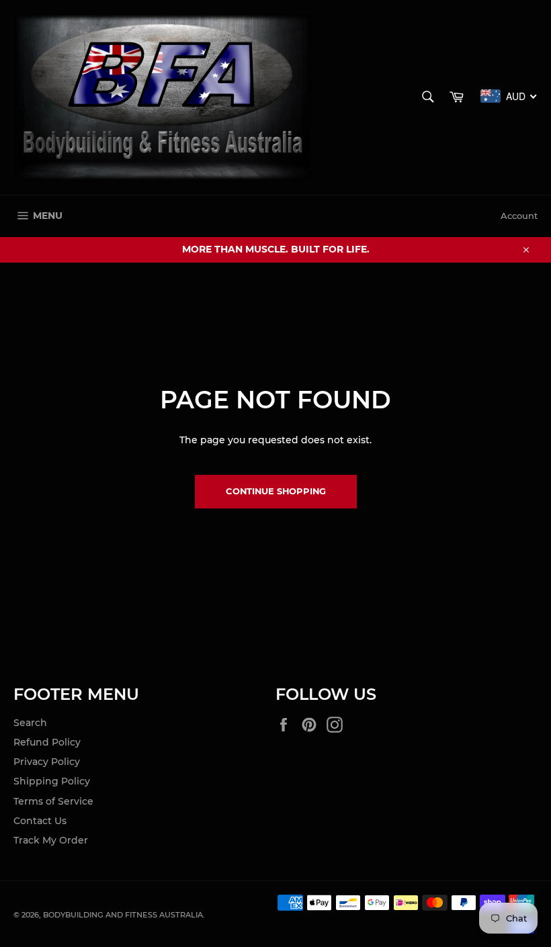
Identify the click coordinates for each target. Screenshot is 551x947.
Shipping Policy (51, 781)
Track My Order (50, 840)
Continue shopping (276, 491)
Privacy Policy (46, 762)
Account (519, 215)
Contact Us (40, 821)
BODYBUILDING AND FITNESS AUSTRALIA (123, 914)
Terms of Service (53, 801)
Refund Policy (47, 742)
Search (30, 723)
